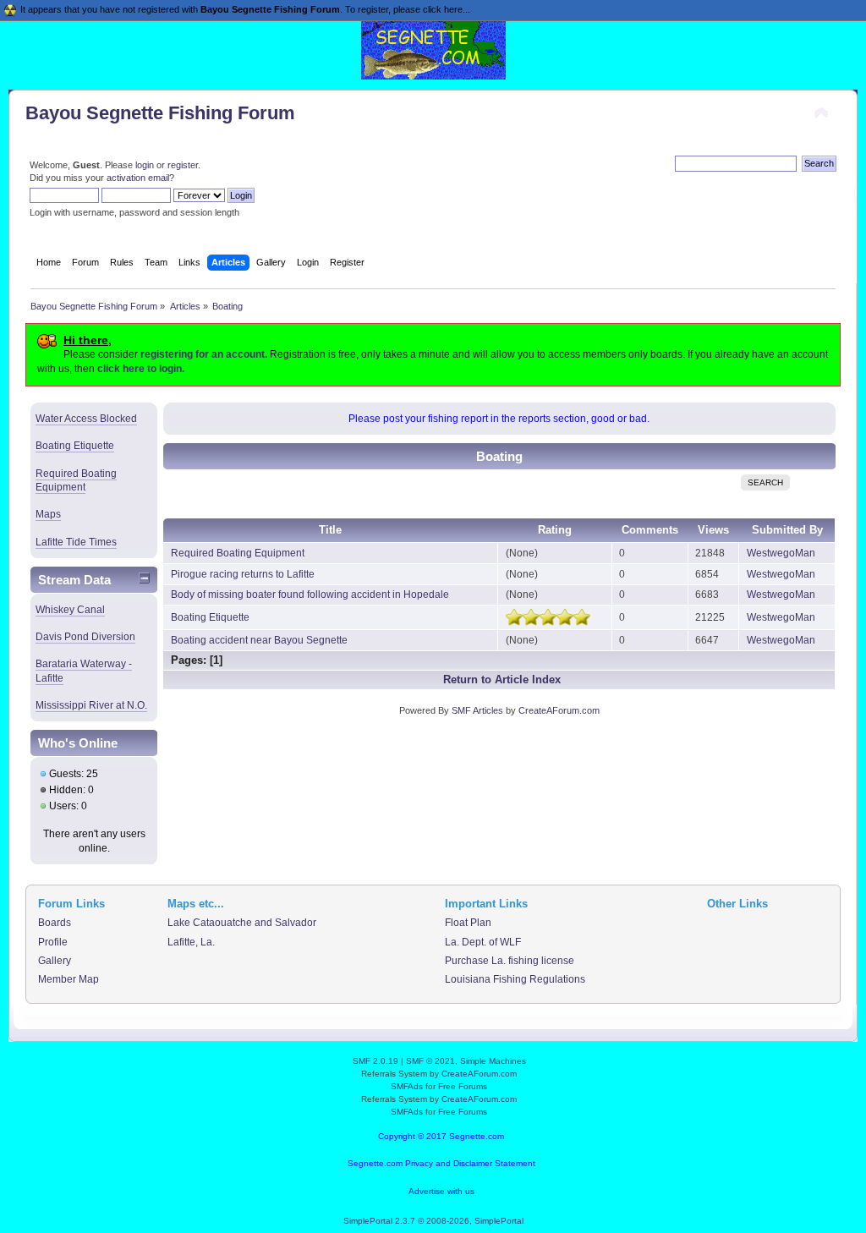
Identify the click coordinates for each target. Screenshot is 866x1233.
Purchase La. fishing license (509, 961)
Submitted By (787, 529)
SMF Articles (477, 710)
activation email (138, 178)
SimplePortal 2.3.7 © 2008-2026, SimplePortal (433, 1220)
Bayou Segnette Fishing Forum (160, 112)
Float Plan (468, 923)
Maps (48, 514)
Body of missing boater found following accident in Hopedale (310, 594)
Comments (650, 529)
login (144, 165)
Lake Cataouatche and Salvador (241, 923)
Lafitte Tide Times (76, 542)
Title (330, 529)
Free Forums (462, 1086)
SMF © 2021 (430, 1061)
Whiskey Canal (70, 610)
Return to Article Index (502, 679)
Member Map (68, 979)
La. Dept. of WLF (483, 942)
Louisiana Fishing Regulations (515, 979)
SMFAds (407, 1086)
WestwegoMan (781, 553)
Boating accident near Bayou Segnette (259, 640)
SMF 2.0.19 (375, 1061)
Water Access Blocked (86, 419)
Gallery (54, 961)
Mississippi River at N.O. (91, 705)
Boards (54, 923)
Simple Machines (493, 1061)
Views (713, 529)
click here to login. (140, 369)
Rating (555, 529)
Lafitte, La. (191, 942)
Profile (53, 942)
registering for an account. (203, 354)
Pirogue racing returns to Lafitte (243, 574)
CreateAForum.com (559, 710)
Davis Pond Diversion (85, 637)
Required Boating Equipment (76, 480)
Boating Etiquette (75, 446)
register (182, 165)
